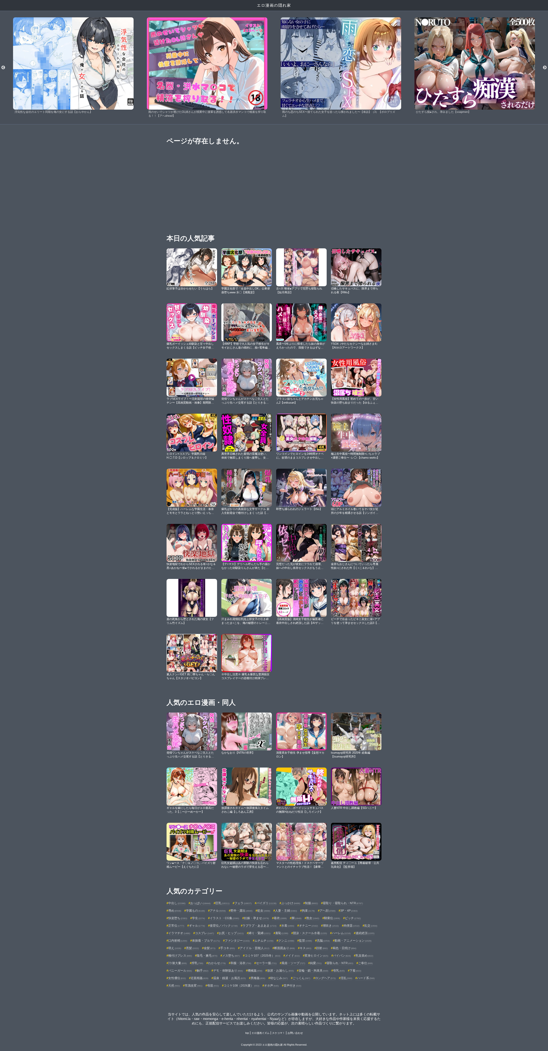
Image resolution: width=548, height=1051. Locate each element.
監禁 (305, 940)
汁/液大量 (177, 963)
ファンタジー (237, 940)
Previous (3, 68)
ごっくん (301, 978)
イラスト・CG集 (224, 918)
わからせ (217, 963)
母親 (213, 985)
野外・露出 (241, 910)
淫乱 (346, 978)
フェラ (243, 903)
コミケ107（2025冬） (262, 955)
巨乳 (222, 903)
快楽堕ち (177, 918)
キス (305, 948)
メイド (292, 955)
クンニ (286, 940)
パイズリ (266, 903)
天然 (174, 985)
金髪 (209, 948)
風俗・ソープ (293, 963)
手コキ (227, 948)
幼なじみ (279, 978)
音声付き (292, 985)
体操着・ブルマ (206, 940)
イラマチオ (179, 933)
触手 (202, 970)
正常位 (176, 925)
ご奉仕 (365, 963)
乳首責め (364, 955)
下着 (355, 970)
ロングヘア (325, 978)
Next (545, 68)
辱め (174, 910)
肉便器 (351, 925)
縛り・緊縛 (259, 933)
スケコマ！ (278, 1033)
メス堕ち (231, 955)
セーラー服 (266, 963)
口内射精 (177, 940)
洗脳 (323, 940)
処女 (263, 910)
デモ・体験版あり (228, 970)
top (247, 1033)
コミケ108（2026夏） (241, 985)
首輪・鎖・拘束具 (313, 970)
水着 (287, 925)
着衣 (280, 918)
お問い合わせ (295, 1033)
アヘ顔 (327, 910)
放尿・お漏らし (280, 970)
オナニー (308, 925)
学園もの (195, 910)
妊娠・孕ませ (256, 918)
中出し (176, 903)
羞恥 (281, 933)
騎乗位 (332, 918)
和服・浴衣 (241, 963)
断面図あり (284, 948)
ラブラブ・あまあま (259, 925)
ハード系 (366, 978)
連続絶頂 (365, 933)
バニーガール (180, 970)
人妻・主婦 (286, 910)
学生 (198, 918)
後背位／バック (224, 925)
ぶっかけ (290, 903)
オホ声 (271, 985)
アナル (218, 910)
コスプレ (204, 933)
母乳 (339, 970)
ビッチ (353, 918)
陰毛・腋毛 (207, 955)
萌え (174, 948)
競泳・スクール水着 (310, 933)
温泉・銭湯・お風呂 (229, 978)
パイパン (342, 955)
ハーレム (341, 933)
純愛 (316, 963)
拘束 (308, 910)
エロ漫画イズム (261, 1033)
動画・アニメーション (353, 940)
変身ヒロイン (316, 955)
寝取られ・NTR (339, 963)
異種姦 (258, 978)
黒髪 (192, 948)
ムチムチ (264, 940)
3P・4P (348, 910)
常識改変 (193, 985)
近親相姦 (199, 978)
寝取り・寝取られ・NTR (343, 903)
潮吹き (331, 925)
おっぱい (200, 903)
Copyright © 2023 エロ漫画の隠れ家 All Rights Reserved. (274, 1044)
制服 (311, 903)
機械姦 (255, 970)
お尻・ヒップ (231, 933)
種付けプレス (180, 955)
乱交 (370, 925)
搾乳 (197, 963)
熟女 (312, 918)
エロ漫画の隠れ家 (274, 5)
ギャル (197, 925)
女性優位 (177, 978)
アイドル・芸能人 (254, 948)
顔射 (322, 948)
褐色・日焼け (344, 948)
